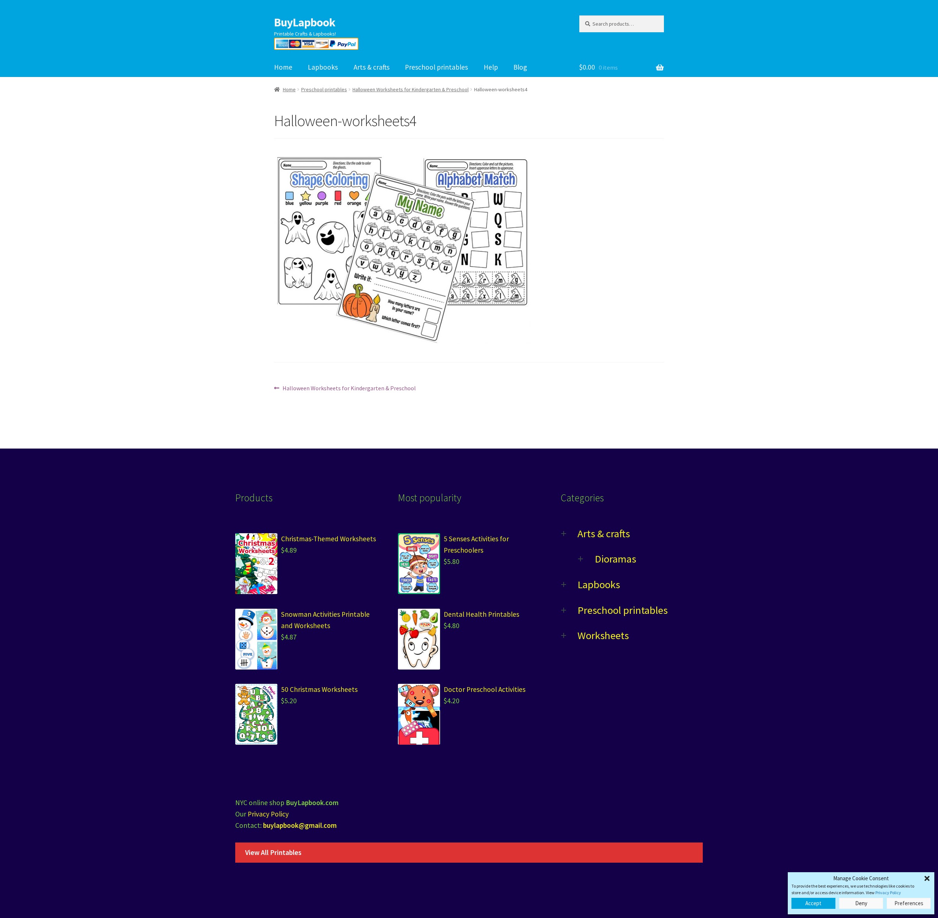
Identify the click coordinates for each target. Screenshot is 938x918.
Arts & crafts (371, 67)
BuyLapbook (304, 22)
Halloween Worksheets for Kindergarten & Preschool (410, 89)
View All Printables (273, 852)
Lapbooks (323, 67)
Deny (861, 903)
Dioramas (615, 558)
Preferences (908, 903)
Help (491, 67)
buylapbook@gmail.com (300, 825)
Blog (520, 67)
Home (283, 67)
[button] (927, 878)
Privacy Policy (888, 892)
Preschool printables (436, 67)
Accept (813, 903)
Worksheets (603, 635)
